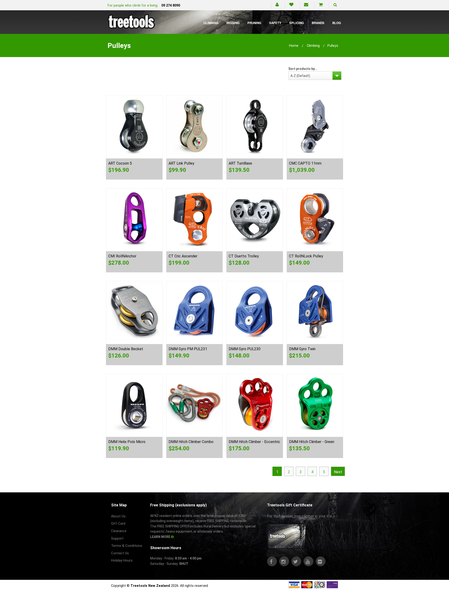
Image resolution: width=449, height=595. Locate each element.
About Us (118, 516)
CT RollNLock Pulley (306, 256)
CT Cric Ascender (183, 256)
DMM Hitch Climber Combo (191, 442)
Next (338, 472)
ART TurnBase (240, 163)
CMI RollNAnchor (122, 256)
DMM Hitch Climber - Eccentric (254, 442)
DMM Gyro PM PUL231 (188, 349)
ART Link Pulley (181, 163)
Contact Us (120, 553)
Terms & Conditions (126, 546)
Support (117, 538)
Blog (336, 23)
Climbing (210, 23)
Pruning (254, 23)
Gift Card (118, 523)
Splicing (296, 23)
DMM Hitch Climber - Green (311, 442)
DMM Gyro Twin (302, 349)
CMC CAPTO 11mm (305, 163)
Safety (275, 23)
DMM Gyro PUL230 (245, 349)
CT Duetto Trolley (244, 256)
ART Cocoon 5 (120, 163)
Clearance (119, 531)
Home (293, 45)
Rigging (232, 23)
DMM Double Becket (125, 349)
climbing (313, 45)
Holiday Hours (122, 560)
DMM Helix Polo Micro (126, 442)
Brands (318, 23)
